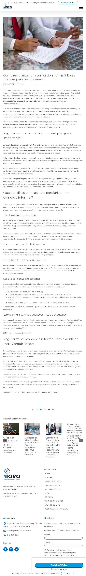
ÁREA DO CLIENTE (52, 505)
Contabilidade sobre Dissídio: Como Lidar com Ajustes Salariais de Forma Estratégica (74, 443)
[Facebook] (5, 549)
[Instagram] (11, 549)
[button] (5, 440)
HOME (47, 474)
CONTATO (49, 497)
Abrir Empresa (19, 84)
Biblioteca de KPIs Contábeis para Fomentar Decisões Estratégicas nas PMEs (32, 444)
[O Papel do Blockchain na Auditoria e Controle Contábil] (11, 424)
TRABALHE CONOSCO (54, 501)
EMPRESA (49, 478)
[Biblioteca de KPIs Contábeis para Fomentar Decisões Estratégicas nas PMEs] (32, 424)
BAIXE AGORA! (59, 565)
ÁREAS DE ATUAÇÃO (53, 481)
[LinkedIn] (16, 549)
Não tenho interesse (59, 569)
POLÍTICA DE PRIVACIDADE (56, 509)
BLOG (47, 493)
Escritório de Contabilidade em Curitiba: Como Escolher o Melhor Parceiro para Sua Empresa (53, 445)
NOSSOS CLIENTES (53, 489)
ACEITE (67, 574)
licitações (53, 179)
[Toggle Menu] (80, 8)
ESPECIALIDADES (52, 485)
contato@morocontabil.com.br (18, 531)
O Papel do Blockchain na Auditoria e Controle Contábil (10, 443)
